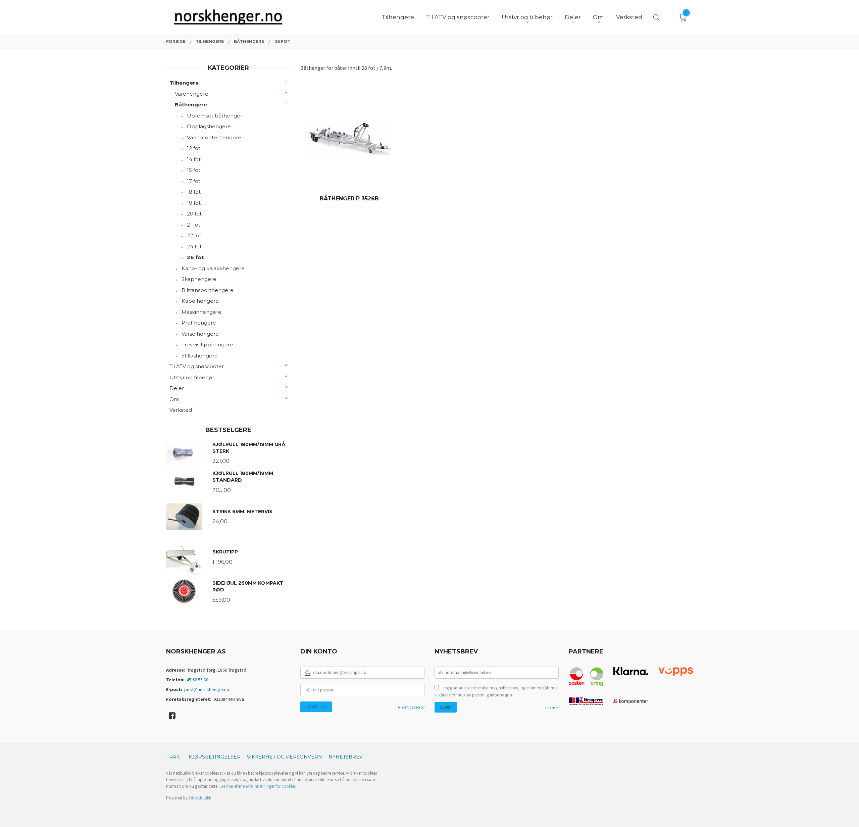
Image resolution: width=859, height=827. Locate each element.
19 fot (194, 203)
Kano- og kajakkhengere (213, 268)
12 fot (193, 148)
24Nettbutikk (200, 798)
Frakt (174, 757)
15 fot (193, 170)
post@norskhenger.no (206, 689)
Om (174, 399)
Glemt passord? (411, 707)
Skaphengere (199, 279)
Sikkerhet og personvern (284, 757)
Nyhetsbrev (346, 757)
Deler (176, 388)
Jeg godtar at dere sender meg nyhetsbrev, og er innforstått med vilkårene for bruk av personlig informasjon (497, 691)
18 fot (194, 192)
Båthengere (191, 104)
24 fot (194, 246)
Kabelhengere (200, 301)
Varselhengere (200, 334)
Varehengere (191, 94)
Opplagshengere (209, 126)
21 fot (193, 225)
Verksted (180, 410)
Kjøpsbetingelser (215, 757)
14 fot (194, 159)
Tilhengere (184, 83)
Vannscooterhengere (214, 137)
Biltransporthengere (208, 290)
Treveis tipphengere (207, 344)
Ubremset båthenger (214, 115)
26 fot (195, 257)
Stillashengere (200, 355)
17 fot (193, 181)
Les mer (552, 707)
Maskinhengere (201, 312)
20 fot (194, 213)
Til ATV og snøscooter (196, 366)
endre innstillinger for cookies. (270, 786)
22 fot (194, 235)
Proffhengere (199, 323)
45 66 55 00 (197, 680)
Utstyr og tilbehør (191, 377)
